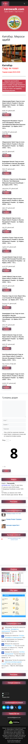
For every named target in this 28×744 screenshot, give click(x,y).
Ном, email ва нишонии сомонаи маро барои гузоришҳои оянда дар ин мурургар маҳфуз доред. (15, 434)
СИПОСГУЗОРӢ (14, 539)
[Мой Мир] (19, 707)
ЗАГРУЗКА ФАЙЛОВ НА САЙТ (14, 538)
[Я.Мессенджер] (4, 707)
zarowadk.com (14, 9)
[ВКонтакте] (8, 707)
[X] (15, 707)
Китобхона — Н (10, 645)
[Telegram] (12, 707)
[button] (24, 3)
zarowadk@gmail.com (14, 717)
